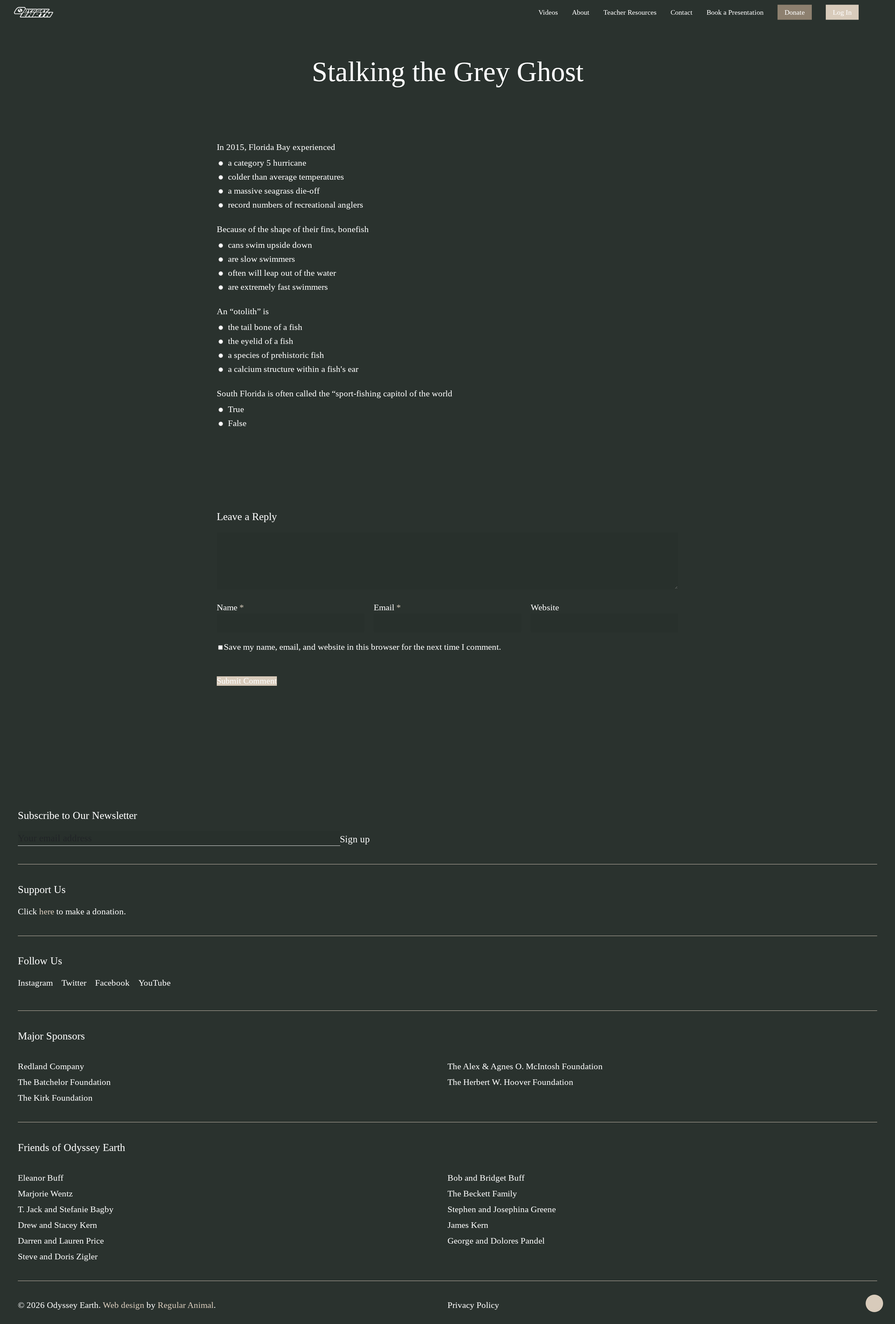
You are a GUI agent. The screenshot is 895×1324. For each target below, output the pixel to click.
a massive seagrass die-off (274, 190)
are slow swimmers (261, 259)
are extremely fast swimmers (278, 287)
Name (230, 607)
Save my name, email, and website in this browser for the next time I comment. (362, 647)
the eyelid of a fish (260, 341)
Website (545, 607)
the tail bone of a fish (265, 327)
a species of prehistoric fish (276, 355)
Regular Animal (186, 1305)
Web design (123, 1305)
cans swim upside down (270, 245)
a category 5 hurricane (267, 162)
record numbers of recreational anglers (295, 204)
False (237, 423)
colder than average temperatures (286, 176)
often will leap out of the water (282, 273)
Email (387, 607)
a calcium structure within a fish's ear (293, 369)
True (236, 409)
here (46, 911)
